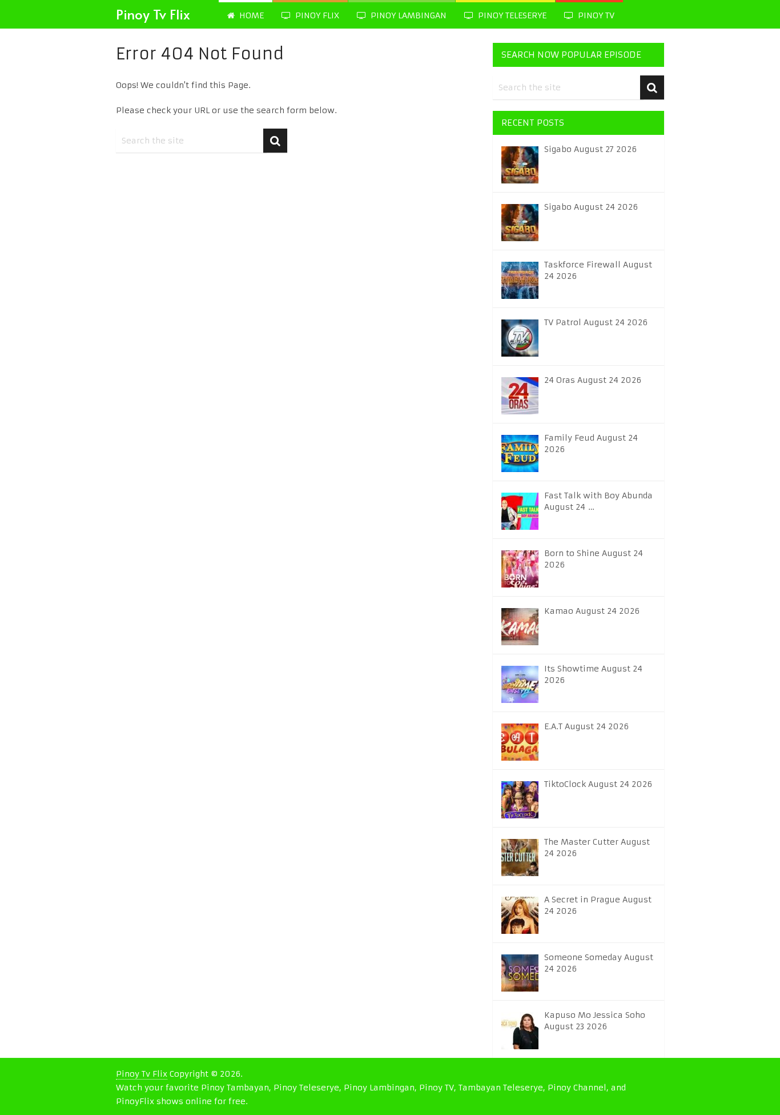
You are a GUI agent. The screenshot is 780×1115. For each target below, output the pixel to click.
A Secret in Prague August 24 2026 (598, 905)
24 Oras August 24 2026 (592, 380)
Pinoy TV (595, 15)
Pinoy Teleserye (511, 15)
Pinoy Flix (316, 15)
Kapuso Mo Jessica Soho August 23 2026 (594, 1021)
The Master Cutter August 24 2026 (597, 847)
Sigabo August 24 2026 (591, 207)
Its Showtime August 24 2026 (593, 674)
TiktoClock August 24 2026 (598, 784)
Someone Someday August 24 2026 (598, 963)
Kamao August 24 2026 (592, 611)
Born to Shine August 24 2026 (593, 559)
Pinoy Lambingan (407, 15)
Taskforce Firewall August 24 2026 (598, 270)
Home (250, 15)
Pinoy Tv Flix (153, 14)
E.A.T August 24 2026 (586, 726)
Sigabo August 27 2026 (590, 149)
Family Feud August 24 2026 (591, 443)
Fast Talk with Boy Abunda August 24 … (598, 501)
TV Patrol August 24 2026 (596, 322)
